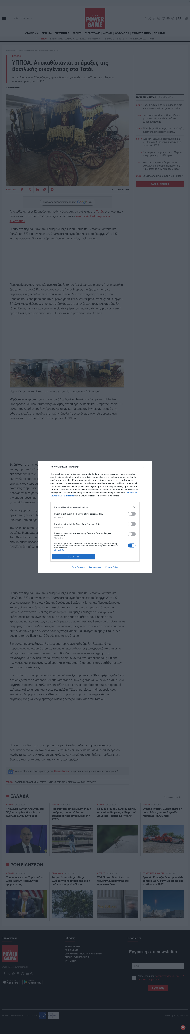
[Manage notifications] (183, 1027)
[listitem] (95, 507)
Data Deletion (78, 567)
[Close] (146, 467)
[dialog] (95, 517)
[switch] (132, 514)
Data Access (95, 567)
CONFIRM (73, 557)
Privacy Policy (111, 567)
